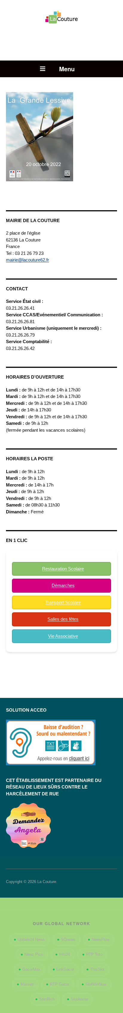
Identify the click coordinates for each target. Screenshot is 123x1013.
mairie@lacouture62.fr (27, 259)
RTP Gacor (59, 984)
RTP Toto (94, 954)
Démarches (63, 585)
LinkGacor (65, 969)
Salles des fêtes (63, 619)
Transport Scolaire (63, 602)
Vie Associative (63, 636)
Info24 (64, 954)
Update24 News (31, 939)
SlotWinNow (95, 984)
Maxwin (27, 984)
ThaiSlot (97, 969)
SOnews (68, 939)
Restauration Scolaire (63, 568)
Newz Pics (33, 954)
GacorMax (31, 969)
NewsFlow (100, 939)
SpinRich (47, 999)
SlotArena (79, 999)
